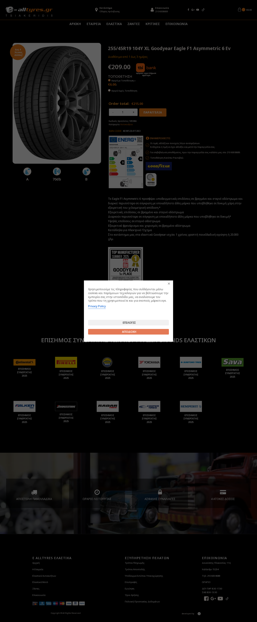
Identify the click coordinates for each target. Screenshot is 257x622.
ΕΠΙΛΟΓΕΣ (129, 323)
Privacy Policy (97, 306)
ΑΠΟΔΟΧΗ (129, 332)
